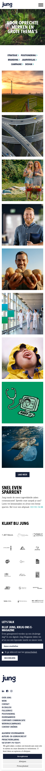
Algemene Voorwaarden (13, 733)
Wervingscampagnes (11, 723)
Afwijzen (22, 761)
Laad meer (22, 474)
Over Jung (6, 697)
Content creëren (9, 727)
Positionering (8, 714)
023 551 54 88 (36, 507)
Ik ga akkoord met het (21, 652)
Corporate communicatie (13, 720)
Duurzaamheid (8, 717)
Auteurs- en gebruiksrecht (14, 736)
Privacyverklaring (10, 739)
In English (6, 707)
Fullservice (7, 710)
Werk (4, 701)
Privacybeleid (22, 766)
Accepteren (22, 756)
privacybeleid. (31, 652)
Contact (5, 704)
